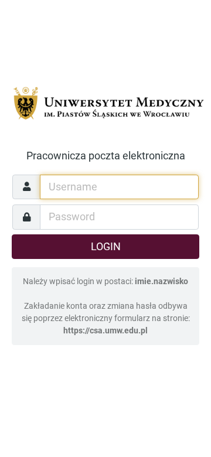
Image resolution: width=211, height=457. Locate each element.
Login (106, 247)
